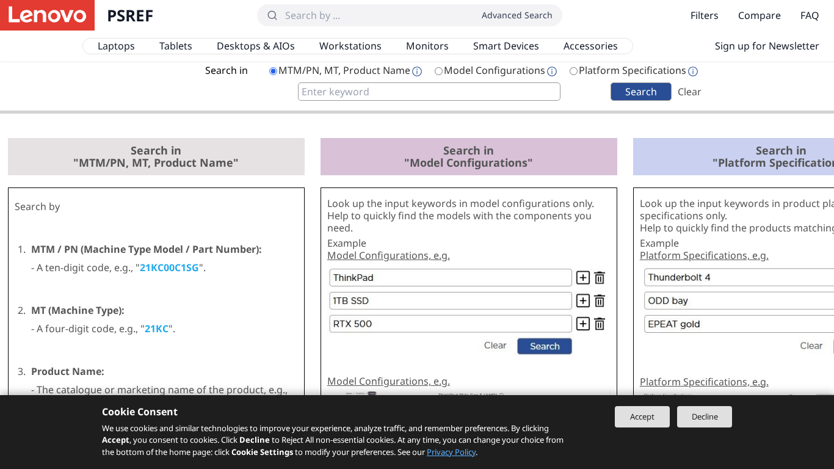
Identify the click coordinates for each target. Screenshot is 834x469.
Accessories (591, 46)
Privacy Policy (451, 451)
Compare (759, 15)
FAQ (809, 15)
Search (641, 91)
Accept (642, 416)
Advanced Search (517, 15)
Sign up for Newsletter (767, 46)
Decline (705, 416)
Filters (705, 15)
